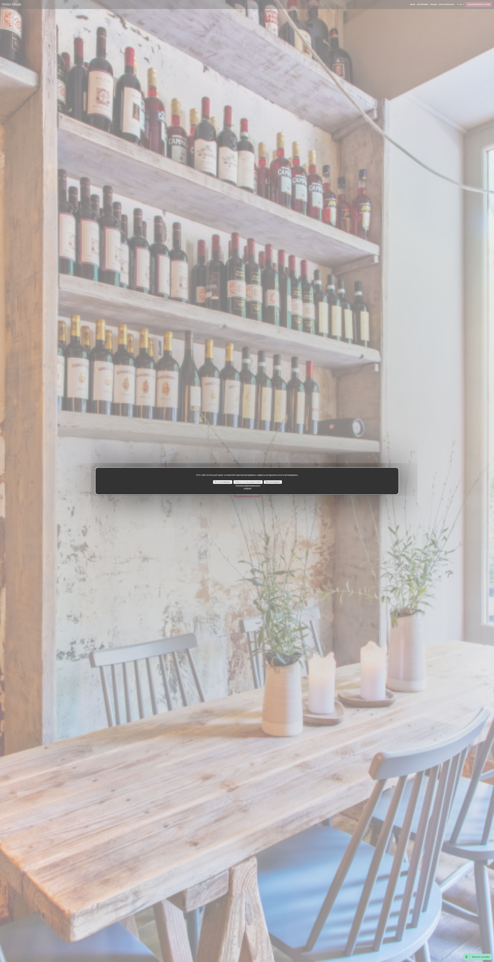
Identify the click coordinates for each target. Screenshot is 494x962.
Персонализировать (273, 482)
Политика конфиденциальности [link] (248, 485)
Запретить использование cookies (248, 482)
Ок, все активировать (222, 482)
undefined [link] (247, 488)
